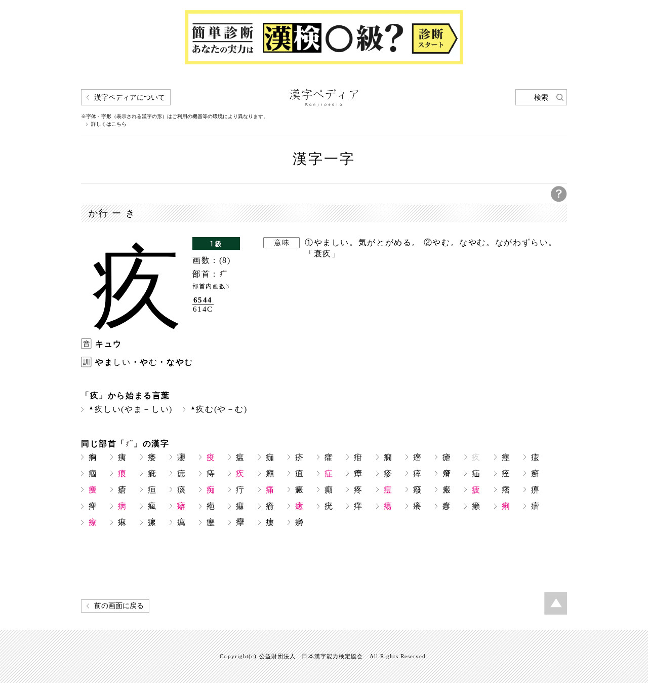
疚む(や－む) (219, 409)
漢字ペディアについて (129, 97)
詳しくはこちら (109, 124)
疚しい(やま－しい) (131, 409)
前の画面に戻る (119, 606)
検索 (541, 97)
